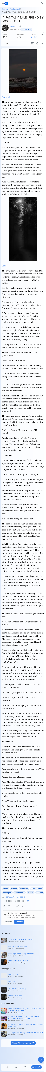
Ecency (5, 9)
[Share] (37, 43)
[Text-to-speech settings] (42, 34)
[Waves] (16, 1067)
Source (5, 97)
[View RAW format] (4, 906)
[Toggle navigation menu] (2, 3)
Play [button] (35, 37)
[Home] (7, 1067)
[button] (3, 901)
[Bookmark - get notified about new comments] (32, 43)
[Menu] (42, 43)
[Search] (42, 3)
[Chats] (25, 1067)
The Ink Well (15, 9)
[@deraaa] (5, 28)
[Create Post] (41, 1060)
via (21, 897)
